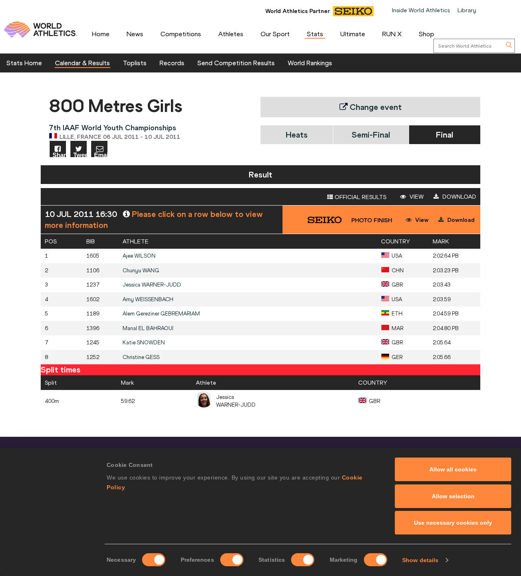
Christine (141, 357)
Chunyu (141, 270)
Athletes (230, 34)
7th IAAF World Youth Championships (112, 127)
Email (100, 154)
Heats (297, 134)
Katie (144, 342)
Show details (420, 560)
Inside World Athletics (421, 10)
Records (172, 63)
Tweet (80, 154)
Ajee (139, 255)
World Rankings (310, 63)
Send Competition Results (236, 63)
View (416, 196)
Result (260, 174)
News (135, 34)
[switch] (231, 559)
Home (100, 34)
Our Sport (275, 34)
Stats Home (24, 63)
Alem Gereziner (161, 313)
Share (59, 154)
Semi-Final (371, 134)
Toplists (135, 63)
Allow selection (453, 496)
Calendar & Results (82, 63)
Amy (148, 299)
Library (467, 10)
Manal (148, 328)
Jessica (152, 284)
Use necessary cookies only (453, 522)
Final (444, 134)
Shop (426, 34)
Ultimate (352, 34)
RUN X (392, 34)
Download (458, 196)
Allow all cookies (453, 469)
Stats (315, 34)
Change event (375, 107)
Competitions (180, 34)
